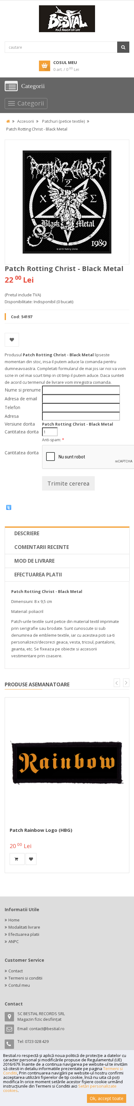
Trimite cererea (68, 483)
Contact (15, 971)
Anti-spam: (53, 439)
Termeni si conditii (25, 978)
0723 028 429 (37, 1041)
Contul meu (19, 985)
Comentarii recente (41, 547)
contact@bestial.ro (47, 1028)
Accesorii (25, 121)
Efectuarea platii (38, 574)
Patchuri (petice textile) (63, 121)
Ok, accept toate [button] (106, 1098)
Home (14, 920)
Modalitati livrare (24, 927)
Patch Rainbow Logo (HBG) (41, 830)
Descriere (26, 533)
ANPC (13, 941)
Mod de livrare (34, 560)
